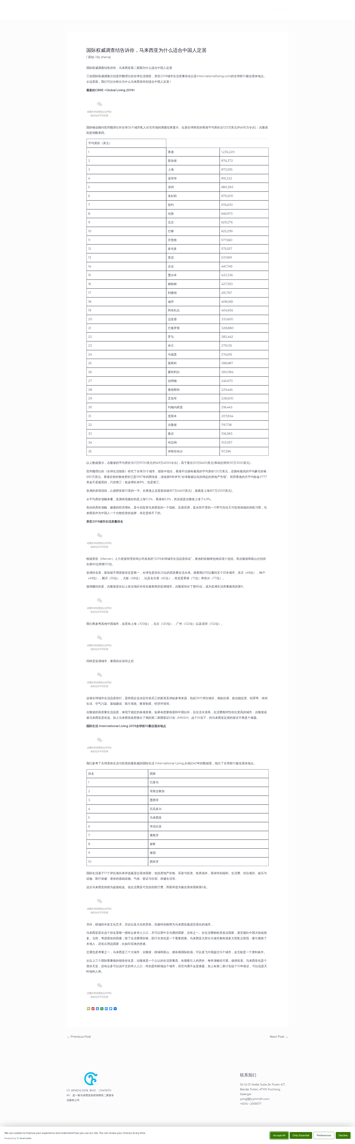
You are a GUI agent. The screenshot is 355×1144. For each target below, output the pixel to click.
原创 (91, 57)
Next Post (279, 1036)
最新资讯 (106, 9)
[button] (275, 10)
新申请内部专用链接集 (133, 9)
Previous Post (79, 1036)
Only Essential (301, 1135)
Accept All (279, 1135)
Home (89, 9)
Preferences (324, 1135)
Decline (343, 1135)
